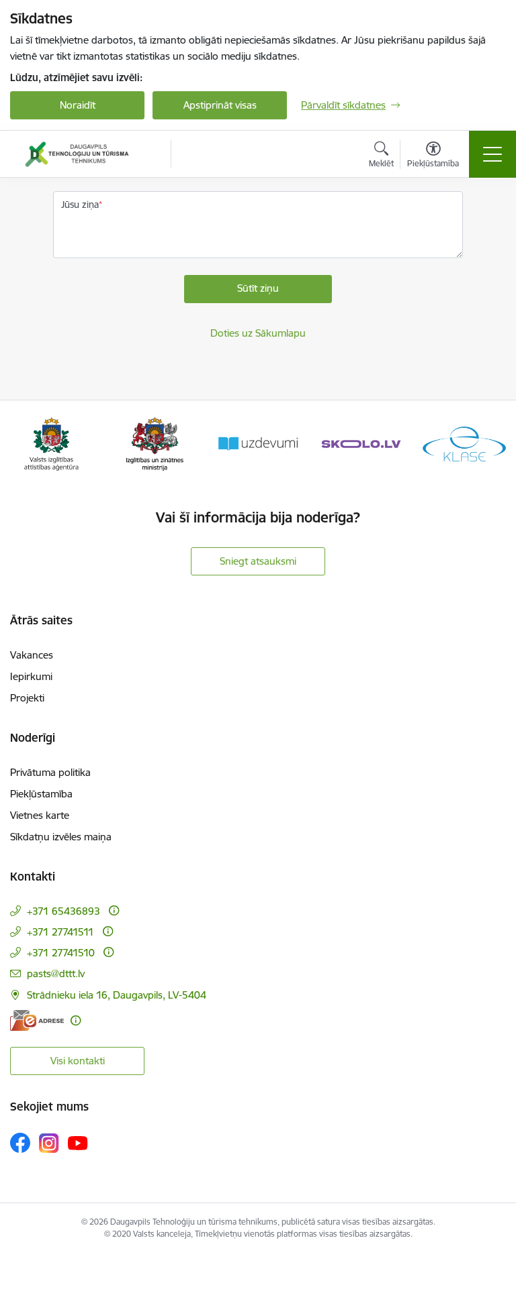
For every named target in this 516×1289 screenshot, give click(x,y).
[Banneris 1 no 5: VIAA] (51, 443)
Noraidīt (77, 105)
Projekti (27, 697)
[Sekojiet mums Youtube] (78, 1142)
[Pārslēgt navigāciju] (492, 154)
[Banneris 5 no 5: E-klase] (464, 443)
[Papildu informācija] (114, 910)
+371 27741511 (60, 932)
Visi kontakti (77, 1060)
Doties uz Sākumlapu (258, 333)
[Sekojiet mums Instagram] (49, 1143)
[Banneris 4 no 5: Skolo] (361, 443)
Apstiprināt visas (220, 105)
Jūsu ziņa (80, 205)
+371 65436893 (63, 911)
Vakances (31, 655)
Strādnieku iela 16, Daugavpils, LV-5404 (116, 995)
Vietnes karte (39, 815)
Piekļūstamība (41, 793)
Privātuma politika (50, 772)
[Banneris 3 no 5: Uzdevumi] (258, 443)
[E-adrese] (37, 1020)
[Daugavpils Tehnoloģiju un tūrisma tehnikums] (77, 154)
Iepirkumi (31, 676)
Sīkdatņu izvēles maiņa (61, 836)
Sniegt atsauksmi (258, 561)
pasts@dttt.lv (56, 973)
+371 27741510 (61, 952)
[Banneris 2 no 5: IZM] (154, 443)
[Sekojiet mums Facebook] (20, 1143)
